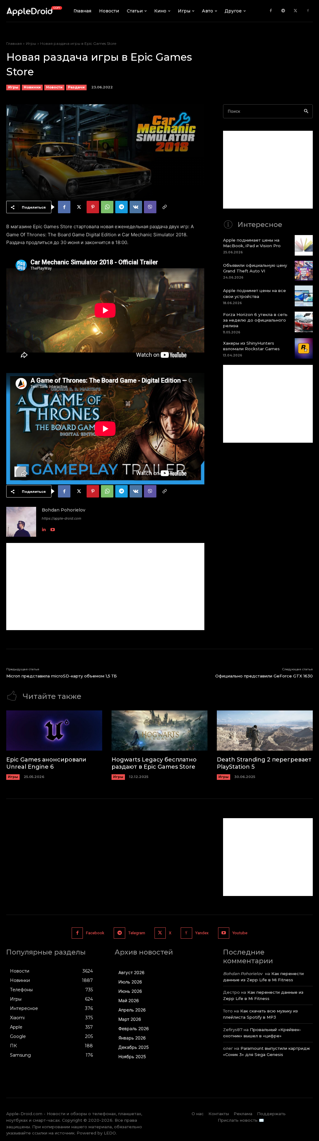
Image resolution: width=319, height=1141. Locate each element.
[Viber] (150, 207)
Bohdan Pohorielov (63, 510)
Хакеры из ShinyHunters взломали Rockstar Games (251, 346)
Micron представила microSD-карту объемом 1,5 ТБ (61, 675)
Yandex (202, 933)
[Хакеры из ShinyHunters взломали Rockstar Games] (304, 348)
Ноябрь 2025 (132, 1056)
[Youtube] (52, 528)
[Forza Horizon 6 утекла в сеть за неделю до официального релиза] (304, 322)
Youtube (239, 933)
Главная (14, 43)
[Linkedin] (44, 528)
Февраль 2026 (133, 1028)
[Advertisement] (105, 586)
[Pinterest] (93, 207)
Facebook (95, 933)
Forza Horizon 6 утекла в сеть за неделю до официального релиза (255, 320)
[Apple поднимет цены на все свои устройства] (304, 295)
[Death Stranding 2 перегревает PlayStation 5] (265, 730)
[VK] (136, 207)
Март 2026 (129, 1019)
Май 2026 (128, 1000)
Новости (54, 87)
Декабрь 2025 (133, 1047)
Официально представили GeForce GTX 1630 (264, 675)
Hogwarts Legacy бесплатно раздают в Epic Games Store (154, 763)
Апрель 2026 (132, 1009)
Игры (31, 43)
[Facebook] (270, 11)
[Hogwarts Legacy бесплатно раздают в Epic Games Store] (159, 730)
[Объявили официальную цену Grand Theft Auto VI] (304, 270)
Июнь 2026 (130, 991)
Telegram (136, 933)
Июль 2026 (130, 981)
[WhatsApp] (107, 207)
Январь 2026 (132, 1037)
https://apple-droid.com (61, 518)
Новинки (32, 87)
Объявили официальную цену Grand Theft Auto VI (255, 268)
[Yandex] (308, 11)
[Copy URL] (164, 207)
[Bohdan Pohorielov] (21, 522)
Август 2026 (131, 972)
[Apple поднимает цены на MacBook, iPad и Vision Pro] (304, 245)
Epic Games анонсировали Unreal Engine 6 (46, 763)
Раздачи (76, 87)
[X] (295, 11)
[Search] (306, 111)
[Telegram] (283, 11)
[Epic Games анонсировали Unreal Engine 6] (54, 730)
